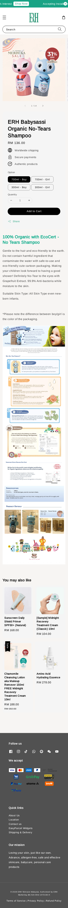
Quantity (12, 194)
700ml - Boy (19, 179)
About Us (14, 815)
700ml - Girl (42, 179)
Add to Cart (34, 211)
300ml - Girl (42, 187)
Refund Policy (54, 900)
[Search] (59, 29)
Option (11, 172)
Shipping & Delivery (20, 832)
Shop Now (18, 3)
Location (14, 819)
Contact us (15, 824)
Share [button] (16, 221)
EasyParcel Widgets (21, 828)
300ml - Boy (19, 187)
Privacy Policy (36, 900)
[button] (4, 17)
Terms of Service (16, 900)
